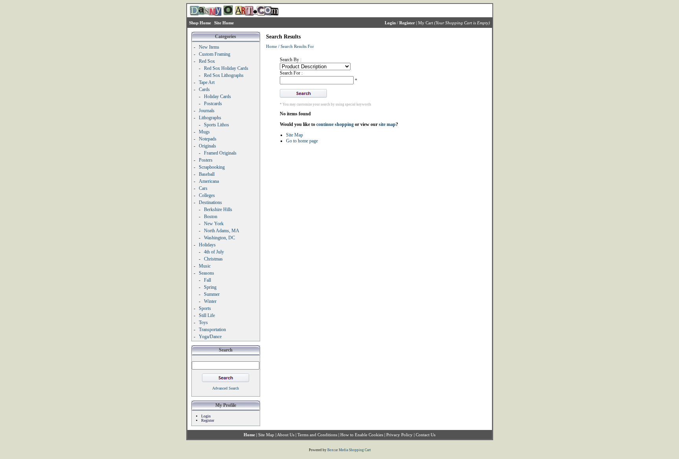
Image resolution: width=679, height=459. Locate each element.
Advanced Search (225, 388)
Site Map (294, 135)
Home (271, 46)
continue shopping (335, 124)
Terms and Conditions (317, 434)
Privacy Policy (399, 434)
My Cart (425, 22)
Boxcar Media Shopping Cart (349, 450)
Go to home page (302, 141)
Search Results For (297, 46)
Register (207, 420)
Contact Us (425, 434)
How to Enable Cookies (361, 434)
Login (206, 416)
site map (387, 124)
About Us (285, 434)
